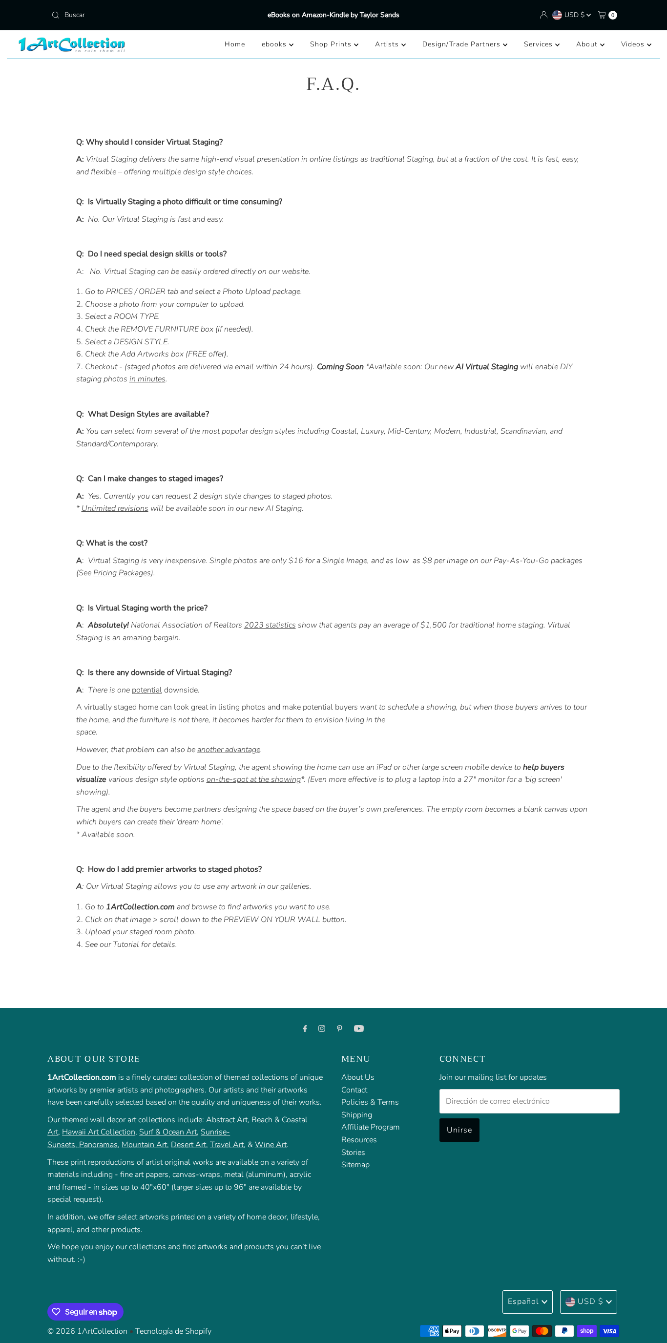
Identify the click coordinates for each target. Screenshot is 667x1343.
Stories (353, 1152)
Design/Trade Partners (462, 44)
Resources (359, 1139)
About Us (358, 1077)
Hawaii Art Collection (98, 1132)
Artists (388, 44)
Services (539, 44)
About (588, 44)
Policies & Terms (370, 1102)
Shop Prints (332, 44)
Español (523, 1301)
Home (235, 44)
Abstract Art (227, 1119)
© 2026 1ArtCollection (87, 1331)
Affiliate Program (370, 1127)
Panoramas (98, 1144)
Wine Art (271, 1144)
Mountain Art (144, 1144)
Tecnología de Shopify (173, 1331)
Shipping (356, 1114)
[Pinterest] (339, 1029)
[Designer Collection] (78, 1144)
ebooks (275, 44)
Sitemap (355, 1164)
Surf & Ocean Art (168, 1132)
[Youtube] (359, 1029)
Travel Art (227, 1144)
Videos (634, 44)
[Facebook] (305, 1029)
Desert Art (188, 1144)
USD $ (575, 15)
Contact (354, 1089)
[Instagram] (321, 1029)
